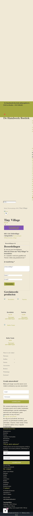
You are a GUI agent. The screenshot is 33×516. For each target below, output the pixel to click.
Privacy (5, 111)
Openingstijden (7, 109)
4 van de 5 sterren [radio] (12, 264)
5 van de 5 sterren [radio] (14, 264)
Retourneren (6, 438)
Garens (5, 362)
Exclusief (5, 375)
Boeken (5, 369)
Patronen (5, 356)
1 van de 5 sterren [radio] (5, 264)
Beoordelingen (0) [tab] (10, 243)
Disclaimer (6, 440)
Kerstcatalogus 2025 (13, 208)
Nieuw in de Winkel (8, 471)
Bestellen (5, 433)
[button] (6, 213)
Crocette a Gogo (12, 238)
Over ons (5, 442)
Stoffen (5, 359)
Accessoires (6, 365)
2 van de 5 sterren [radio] (7, 264)
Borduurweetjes (7, 486)
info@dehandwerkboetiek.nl (9, 499)
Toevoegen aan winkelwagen (14, 227)
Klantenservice (7, 431)
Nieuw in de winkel (8, 353)
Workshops (6, 372)
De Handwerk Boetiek (13, 513)
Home (5, 208)
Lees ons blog (6, 465)
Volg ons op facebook (8, 467)
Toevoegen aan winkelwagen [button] (10, 317)
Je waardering (9, 262)
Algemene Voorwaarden (10, 113)
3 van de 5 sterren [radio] (9, 264)
